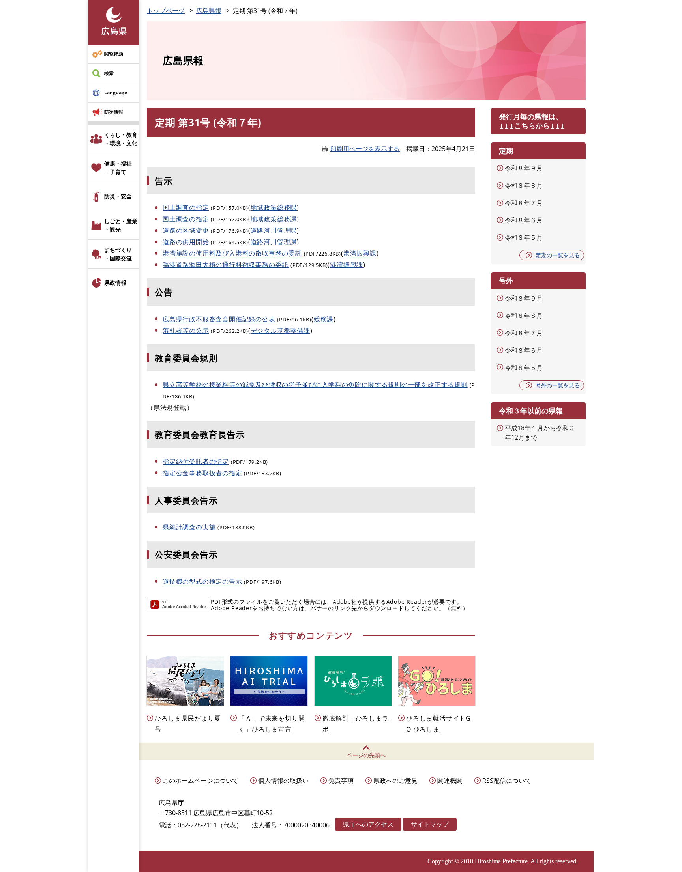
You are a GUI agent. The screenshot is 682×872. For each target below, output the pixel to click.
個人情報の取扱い (283, 780)
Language (115, 92)
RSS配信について (506, 780)
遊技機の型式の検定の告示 (202, 581)
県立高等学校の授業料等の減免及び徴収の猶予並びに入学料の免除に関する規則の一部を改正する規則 (315, 384)
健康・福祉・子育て (118, 168)
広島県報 (208, 10)
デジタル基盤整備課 (280, 330)
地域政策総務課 (274, 207)
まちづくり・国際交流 (118, 254)
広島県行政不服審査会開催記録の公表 (219, 319)
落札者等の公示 (186, 330)
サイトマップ (430, 824)
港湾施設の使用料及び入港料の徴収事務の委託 (232, 253)
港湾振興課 (360, 253)
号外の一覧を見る (558, 385)
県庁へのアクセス (368, 824)
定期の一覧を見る (558, 255)
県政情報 (115, 282)
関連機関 (450, 780)
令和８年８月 (524, 185)
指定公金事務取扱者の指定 (202, 473)
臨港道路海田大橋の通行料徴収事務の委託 (226, 264)
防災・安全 (118, 196)
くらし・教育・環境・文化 (120, 139)
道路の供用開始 (186, 241)
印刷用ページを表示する (365, 149)
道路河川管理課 (274, 230)
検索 (109, 73)
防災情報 (113, 111)
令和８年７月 (524, 202)
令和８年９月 (524, 168)
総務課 (324, 319)
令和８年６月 (524, 220)
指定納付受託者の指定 (196, 461)
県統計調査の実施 (189, 527)
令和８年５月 (524, 237)
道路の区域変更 (186, 230)
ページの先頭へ (366, 755)
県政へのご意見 (395, 780)
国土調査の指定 (186, 207)
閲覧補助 (113, 53)
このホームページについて (200, 780)
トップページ (166, 10)
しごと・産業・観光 (120, 225)
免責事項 (341, 780)
